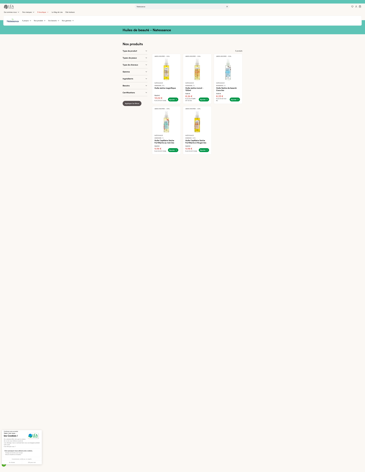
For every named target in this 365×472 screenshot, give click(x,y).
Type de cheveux (130, 65)
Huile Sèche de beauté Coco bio (226, 89)
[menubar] (182, 12)
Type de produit (130, 51)
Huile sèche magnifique (165, 88)
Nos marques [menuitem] (27, 12)
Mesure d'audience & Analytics (13, 454)
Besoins (126, 85)
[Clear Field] (227, 6)
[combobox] (182, 6)
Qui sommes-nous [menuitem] (10, 12)
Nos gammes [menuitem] (66, 21)
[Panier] (360, 6)
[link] (352, 6)
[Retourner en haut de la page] (359, 155)
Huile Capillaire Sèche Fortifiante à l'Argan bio (195, 141)
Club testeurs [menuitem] (70, 12)
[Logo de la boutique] (9, 6)
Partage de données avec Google (14, 453)
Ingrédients (128, 78)
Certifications (129, 92)
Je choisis (12, 462)
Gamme (126, 72)
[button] (4, 464)
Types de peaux (130, 58)
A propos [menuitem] (25, 21)
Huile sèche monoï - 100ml (194, 89)
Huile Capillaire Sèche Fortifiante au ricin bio (164, 141)
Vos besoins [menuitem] (52, 21)
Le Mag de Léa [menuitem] (57, 12)
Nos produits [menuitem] (38, 21)
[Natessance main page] (13, 21)
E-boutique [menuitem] (41, 12)
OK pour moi (32, 462)
